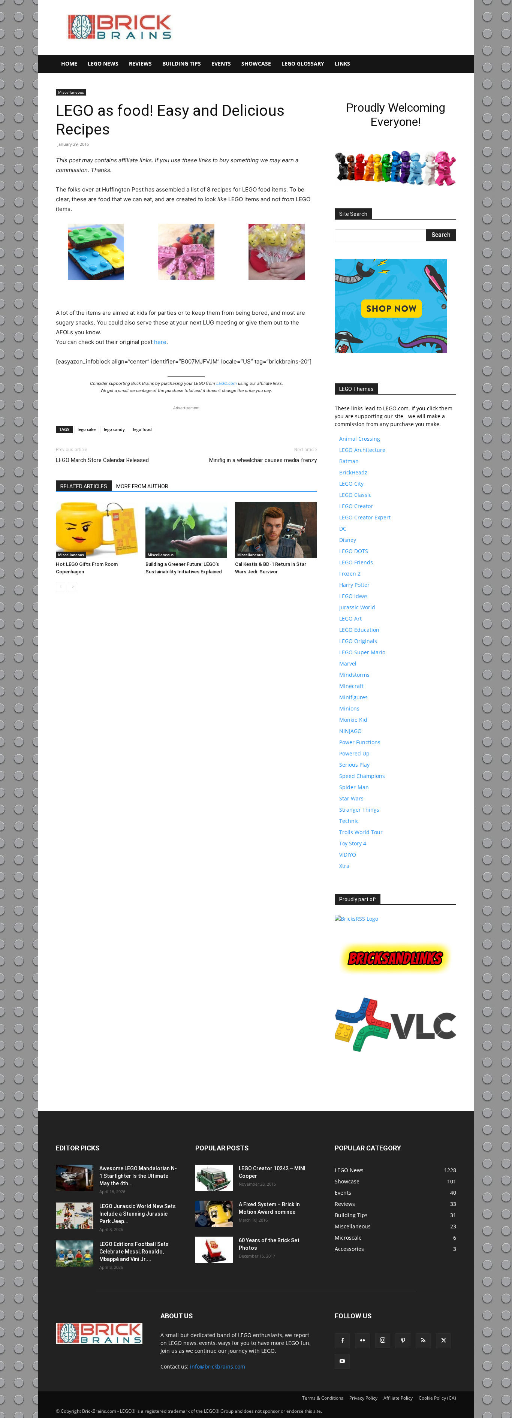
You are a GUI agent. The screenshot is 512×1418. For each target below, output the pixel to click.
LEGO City (351, 483)
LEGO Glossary (302, 63)
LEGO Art (350, 618)
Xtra (344, 865)
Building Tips (181, 63)
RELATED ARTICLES (83, 486)
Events (221, 63)
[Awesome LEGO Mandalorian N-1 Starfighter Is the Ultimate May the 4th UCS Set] (74, 1178)
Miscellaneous (71, 92)
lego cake (87, 429)
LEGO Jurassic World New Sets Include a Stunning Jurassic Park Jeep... (137, 1213)
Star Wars (351, 798)
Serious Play (354, 764)
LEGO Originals (358, 641)
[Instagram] (382, 1340)
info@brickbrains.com (217, 1366)
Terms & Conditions (322, 1398)
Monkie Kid (353, 719)
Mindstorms (354, 674)
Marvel (347, 663)
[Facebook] (342, 1340)
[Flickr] (362, 1340)
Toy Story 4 (352, 843)
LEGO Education (359, 629)
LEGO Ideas (353, 596)
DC (342, 528)
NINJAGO (350, 730)
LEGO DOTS (353, 551)
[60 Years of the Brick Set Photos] (214, 1250)
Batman (349, 461)
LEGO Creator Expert (365, 517)
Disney (347, 539)
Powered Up (354, 753)
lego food (142, 429)
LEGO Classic (355, 494)
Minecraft (351, 686)
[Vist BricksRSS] (356, 918)
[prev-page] (60, 586)
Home (69, 63)
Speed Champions (362, 775)
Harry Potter (354, 584)
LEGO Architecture (362, 449)
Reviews (140, 63)
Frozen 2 (350, 573)
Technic (349, 820)
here (160, 342)
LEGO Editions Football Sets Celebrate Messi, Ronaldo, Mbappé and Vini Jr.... (134, 1251)
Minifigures (353, 697)
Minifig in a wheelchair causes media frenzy (263, 460)
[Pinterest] (402, 1340)
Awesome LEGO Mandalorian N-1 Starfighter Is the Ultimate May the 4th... (138, 1175)
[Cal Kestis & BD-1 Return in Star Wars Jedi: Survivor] (276, 530)
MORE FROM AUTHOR (142, 486)
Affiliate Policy (398, 1398)
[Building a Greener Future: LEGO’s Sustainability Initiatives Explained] (186, 530)
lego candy (114, 429)
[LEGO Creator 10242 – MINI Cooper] (214, 1178)
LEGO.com (226, 383)
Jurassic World (357, 607)
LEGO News (103, 63)
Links (342, 63)
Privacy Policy (363, 1398)
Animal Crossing (359, 438)
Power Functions (359, 742)
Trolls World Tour (361, 832)
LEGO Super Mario (362, 652)
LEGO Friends (356, 562)
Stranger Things (359, 809)
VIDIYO (347, 854)
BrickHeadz (353, 472)
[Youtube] (342, 1361)
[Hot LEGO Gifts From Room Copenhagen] (97, 530)
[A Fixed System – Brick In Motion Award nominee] (214, 1214)
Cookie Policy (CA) (437, 1398)
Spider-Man (354, 787)
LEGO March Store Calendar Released (102, 460)
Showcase (256, 63)
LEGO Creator (356, 506)
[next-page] (72, 586)
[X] (443, 1340)
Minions (349, 708)
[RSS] (423, 1340)
